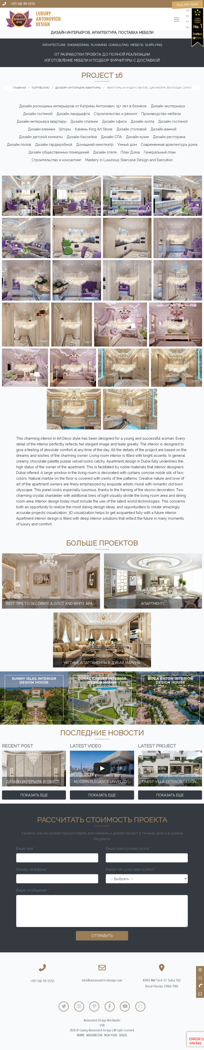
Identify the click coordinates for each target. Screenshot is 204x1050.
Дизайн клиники (41, 129)
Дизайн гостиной (37, 114)
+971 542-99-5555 (22, 4)
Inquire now (187, 4)
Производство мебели (161, 114)
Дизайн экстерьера (168, 106)
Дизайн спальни (84, 121)
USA (102, 1025)
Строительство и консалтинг (56, 160)
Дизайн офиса (114, 121)
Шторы (65, 129)
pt (187, 21)
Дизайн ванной (163, 129)
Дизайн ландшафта (73, 114)
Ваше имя (25, 848)
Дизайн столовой (131, 129)
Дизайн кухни (137, 137)
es (187, 16)
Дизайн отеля (105, 152)
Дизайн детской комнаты (41, 137)
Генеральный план (160, 152)
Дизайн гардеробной (53, 144)
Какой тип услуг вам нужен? (131, 869)
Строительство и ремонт (115, 114)
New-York (110, 1035)
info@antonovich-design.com (102, 980)
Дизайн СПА (111, 137)
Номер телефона (32, 869)
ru (188, 27)
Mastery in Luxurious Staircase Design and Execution (129, 160)
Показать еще (34, 795)
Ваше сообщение (32, 890)
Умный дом (127, 144)
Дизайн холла (142, 121)
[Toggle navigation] (176, 20)
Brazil (123, 1035)
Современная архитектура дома (169, 144)
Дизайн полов (19, 144)
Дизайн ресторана (169, 137)
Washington (94, 1035)
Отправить (102, 935)
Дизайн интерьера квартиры (41, 121)
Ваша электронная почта (128, 848)
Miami (80, 1035)
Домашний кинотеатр (94, 144)
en (188, 10)
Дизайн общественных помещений (58, 152)
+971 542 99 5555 (42, 981)
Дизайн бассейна (82, 137)
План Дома (130, 152)
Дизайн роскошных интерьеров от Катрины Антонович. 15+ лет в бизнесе (83, 106)
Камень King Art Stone (93, 129)
